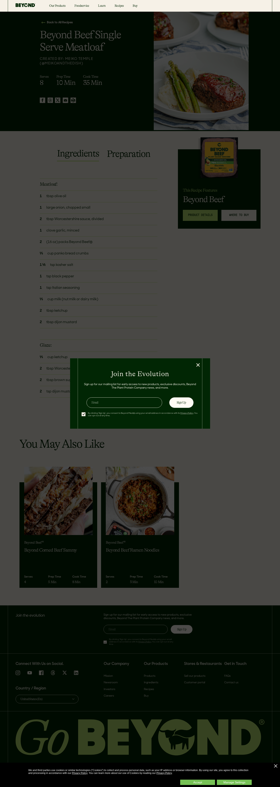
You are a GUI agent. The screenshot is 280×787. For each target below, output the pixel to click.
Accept (197, 782)
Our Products (57, 6)
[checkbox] (83, 414)
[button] (275, 766)
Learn (102, 6)
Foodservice (81, 6)
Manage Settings (234, 782)
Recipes (119, 6)
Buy (135, 6)
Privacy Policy (80, 773)
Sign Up (181, 402)
